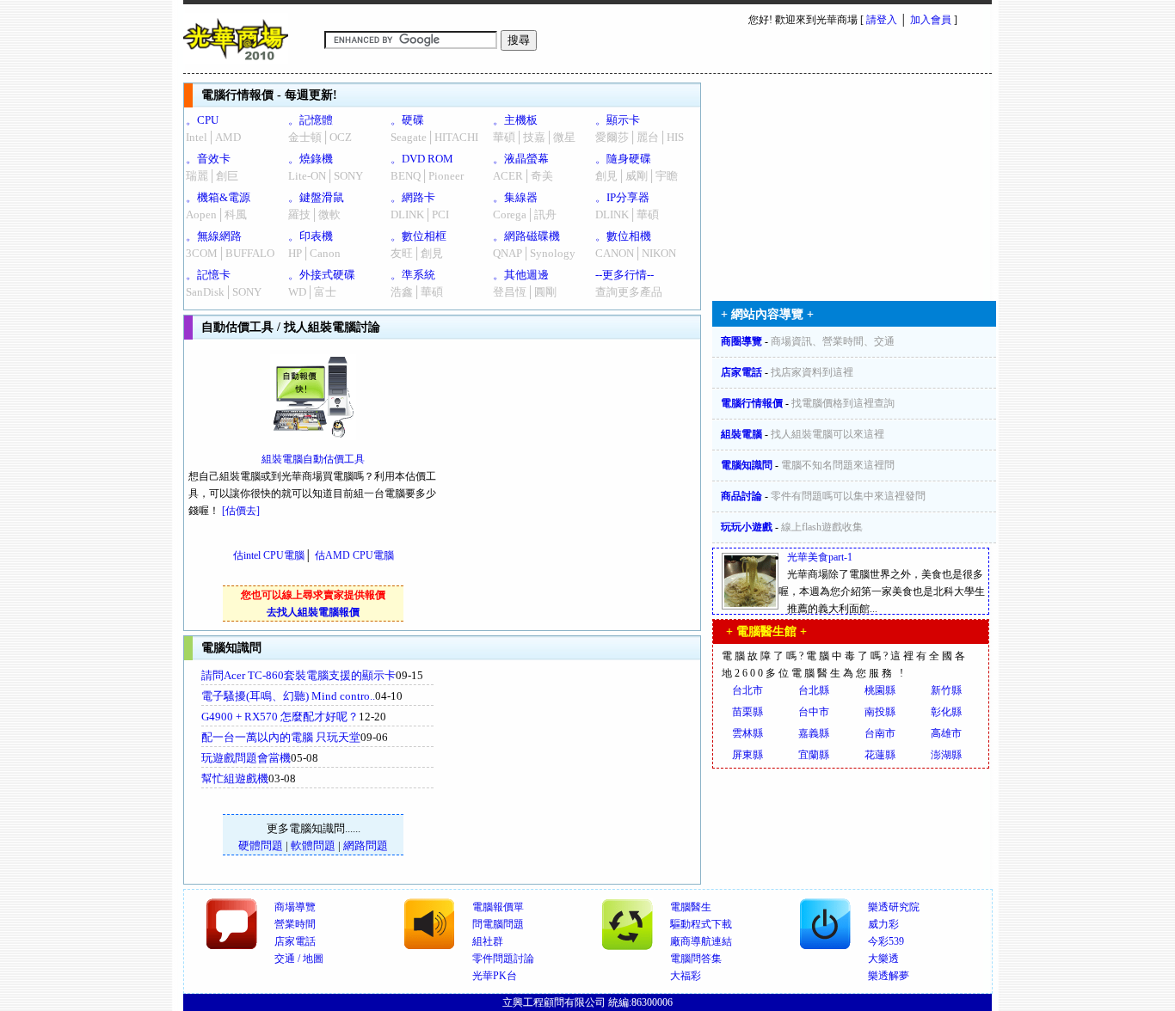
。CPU (202, 119)
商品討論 (741, 496)
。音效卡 (208, 158)
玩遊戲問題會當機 (246, 757)
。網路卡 (413, 197)
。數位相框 (418, 236)
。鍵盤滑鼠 (316, 197)
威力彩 (883, 924)
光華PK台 (494, 976)
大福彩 (685, 976)
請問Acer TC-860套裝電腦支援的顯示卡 (298, 675)
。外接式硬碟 (321, 274)
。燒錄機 (310, 158)
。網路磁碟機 (526, 236)
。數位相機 (623, 236)
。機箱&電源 (218, 197)
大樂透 (883, 959)
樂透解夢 (888, 976)
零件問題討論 (503, 959)
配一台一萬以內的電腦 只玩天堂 (280, 737)
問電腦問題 (498, 924)
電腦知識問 (746, 465)
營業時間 (295, 924)
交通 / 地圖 (298, 959)
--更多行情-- (624, 274)
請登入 (881, 20)
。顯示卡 (617, 119)
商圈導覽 (741, 341)
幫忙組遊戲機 (234, 778)
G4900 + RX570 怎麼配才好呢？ (280, 716)
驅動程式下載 (701, 924)
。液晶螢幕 (521, 158)
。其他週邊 (521, 274)
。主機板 (515, 119)
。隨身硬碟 (623, 158)
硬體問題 (260, 845)
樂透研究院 (894, 907)
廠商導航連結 (701, 941)
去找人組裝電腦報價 (313, 612)
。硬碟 (407, 119)
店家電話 (741, 372)
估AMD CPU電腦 (354, 555)
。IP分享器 (622, 197)
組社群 (487, 941)
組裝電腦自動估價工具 (313, 459)
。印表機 (310, 236)
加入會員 (930, 20)
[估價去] (241, 511)
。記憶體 (310, 119)
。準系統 (413, 274)
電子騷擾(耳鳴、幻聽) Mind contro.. (288, 695)
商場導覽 (295, 907)
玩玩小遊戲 (746, 527)
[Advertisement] (580, 772)
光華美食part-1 (819, 557)
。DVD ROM (422, 158)
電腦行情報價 (752, 403)
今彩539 (886, 941)
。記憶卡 (208, 274)
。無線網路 (214, 236)
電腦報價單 (498, 907)
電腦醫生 (690, 907)
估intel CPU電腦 (269, 555)
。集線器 (515, 197)
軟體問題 (313, 845)
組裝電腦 (741, 434)
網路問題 (365, 845)
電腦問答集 (696, 959)
